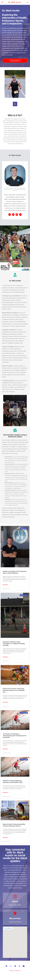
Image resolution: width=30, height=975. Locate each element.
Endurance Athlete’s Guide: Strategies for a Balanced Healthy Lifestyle (14, 643)
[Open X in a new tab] (11, 966)
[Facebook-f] (9, 214)
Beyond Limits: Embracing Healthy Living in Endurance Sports (14, 825)
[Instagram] (20, 214)
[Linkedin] (17, 214)
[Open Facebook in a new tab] (6, 966)
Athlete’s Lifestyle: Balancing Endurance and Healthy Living (12, 781)
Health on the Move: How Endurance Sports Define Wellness (15, 572)
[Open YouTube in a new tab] (24, 966)
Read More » (5, 584)
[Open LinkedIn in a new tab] (15, 966)
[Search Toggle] (2, 2)
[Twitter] (13, 214)
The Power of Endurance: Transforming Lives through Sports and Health (14, 735)
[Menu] (27, 2)
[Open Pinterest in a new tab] (19, 966)
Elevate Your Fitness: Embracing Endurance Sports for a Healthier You (14, 690)
